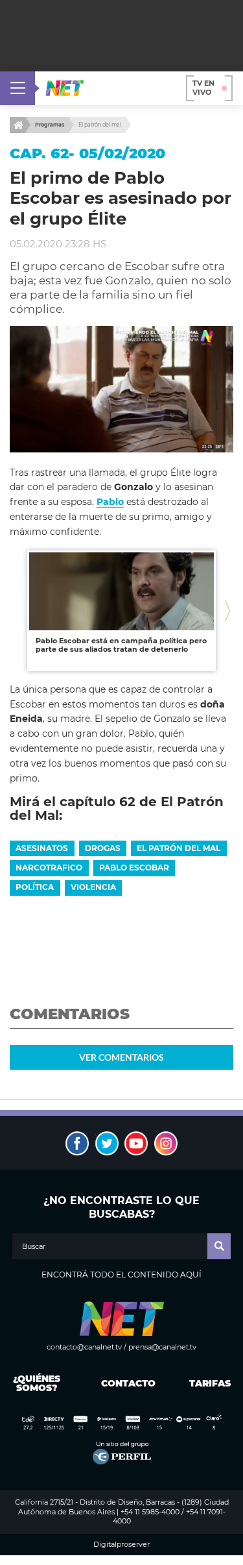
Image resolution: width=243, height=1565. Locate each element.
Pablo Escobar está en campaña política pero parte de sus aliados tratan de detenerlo (121, 645)
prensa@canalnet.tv (162, 1346)
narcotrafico (49, 867)
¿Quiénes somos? (36, 1383)
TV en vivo (203, 88)
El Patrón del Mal (178, 848)
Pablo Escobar (134, 867)
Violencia (93, 887)
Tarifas (210, 1383)
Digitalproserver (121, 1544)
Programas (49, 124)
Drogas (103, 848)
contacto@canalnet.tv (84, 1346)
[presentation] (15, 610)
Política (35, 887)
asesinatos (42, 848)
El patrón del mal (99, 124)
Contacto (125, 1383)
